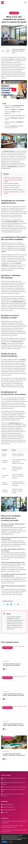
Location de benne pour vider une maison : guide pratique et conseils (13, 694)
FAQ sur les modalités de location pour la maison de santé (14, 192)
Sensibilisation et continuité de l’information (13, 189)
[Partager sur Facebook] (7, 604)
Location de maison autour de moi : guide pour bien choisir (12, 664)
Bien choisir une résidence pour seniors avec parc (14, 787)
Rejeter (11, 841)
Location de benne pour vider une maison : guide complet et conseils (13, 724)
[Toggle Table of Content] (5, 176)
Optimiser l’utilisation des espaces (11, 183)
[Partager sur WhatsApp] (14, 604)
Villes (5, 812)
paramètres (19, 839)
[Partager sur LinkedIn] (11, 604)
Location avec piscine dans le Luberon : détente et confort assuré (14, 754)
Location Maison (14, 13)
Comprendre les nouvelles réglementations (13, 177)
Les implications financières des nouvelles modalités (13, 180)
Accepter (4, 841)
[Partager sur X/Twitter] (4, 604)
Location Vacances (8, 807)
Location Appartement (8, 809)
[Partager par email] (18, 604)
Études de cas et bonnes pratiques (11, 187)
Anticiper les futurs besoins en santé (12, 185)
